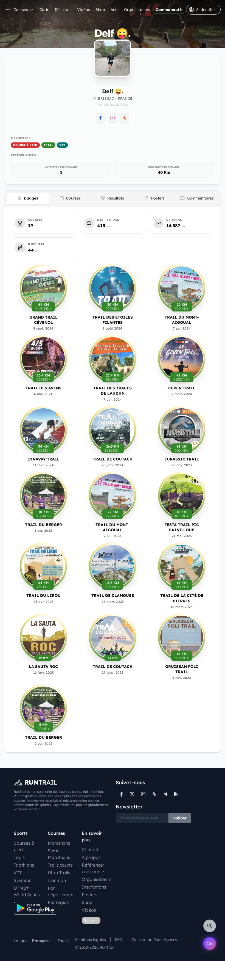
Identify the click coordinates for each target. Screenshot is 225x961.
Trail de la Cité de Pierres (181, 598)
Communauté (169, 9)
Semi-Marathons (59, 854)
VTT (62, 145)
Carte (44, 9)
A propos (91, 857)
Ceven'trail (181, 388)
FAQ (118, 939)
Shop (100, 9)
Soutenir (91, 920)
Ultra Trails (59, 872)
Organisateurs (137, 9)
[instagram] (143, 794)
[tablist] (112, 199)
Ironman (57, 880)
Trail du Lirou (43, 595)
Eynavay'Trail (43, 459)
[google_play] (176, 794)
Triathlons (24, 865)
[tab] (28, 198)
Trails (19, 857)
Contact (90, 849)
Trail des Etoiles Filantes (112, 320)
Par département (61, 891)
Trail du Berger (43, 524)
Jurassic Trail (181, 459)
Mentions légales (90, 939)
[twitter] (132, 794)
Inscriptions (94, 887)
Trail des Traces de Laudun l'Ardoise (112, 391)
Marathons (59, 843)
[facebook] (121, 794)
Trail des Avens (43, 388)
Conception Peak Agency (154, 939)
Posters (89, 894)
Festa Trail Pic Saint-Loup (181, 527)
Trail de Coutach (113, 459)
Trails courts (60, 865)
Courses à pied (24, 846)
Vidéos (83, 9)
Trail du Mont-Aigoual (182, 320)
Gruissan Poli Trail (181, 669)
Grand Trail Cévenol (43, 320)
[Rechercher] (209, 925)
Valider (180, 818)
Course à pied (25, 145)
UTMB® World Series (27, 891)
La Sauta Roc (43, 666)
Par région (58, 902)
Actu (115, 9)
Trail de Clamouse (112, 595)
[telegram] (165, 794)
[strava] (154, 794)
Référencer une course (93, 868)
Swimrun (23, 880)
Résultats (63, 9)
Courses (20, 9)
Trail (49, 145)
